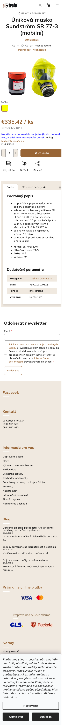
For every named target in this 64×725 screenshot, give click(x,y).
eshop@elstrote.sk (13, 420)
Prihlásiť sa (13, 370)
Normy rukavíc (11, 651)
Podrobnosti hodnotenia (32, 49)
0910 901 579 (11, 424)
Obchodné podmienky (15, 478)
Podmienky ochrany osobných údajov (24, 482)
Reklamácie (9, 469)
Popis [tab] (10, 187)
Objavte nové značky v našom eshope (25, 560)
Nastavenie (30, 705)
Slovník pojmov (11, 499)
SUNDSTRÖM (32, 40)
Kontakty (8, 486)
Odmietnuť (16, 716)
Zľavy (6, 460)
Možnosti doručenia (12, 140)
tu (15, 697)
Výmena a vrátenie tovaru (18, 465)
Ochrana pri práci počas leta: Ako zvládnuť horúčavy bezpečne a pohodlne (28, 528)
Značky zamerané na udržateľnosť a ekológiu (29, 547)
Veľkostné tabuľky (13, 473)
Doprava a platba (13, 456)
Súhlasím (46, 716)
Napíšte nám (10, 490)
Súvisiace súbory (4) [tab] (34, 187)
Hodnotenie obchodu (15, 503)
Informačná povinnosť (15, 495)
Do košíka (43, 152)
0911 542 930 (11, 427)
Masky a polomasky (41, 278)
